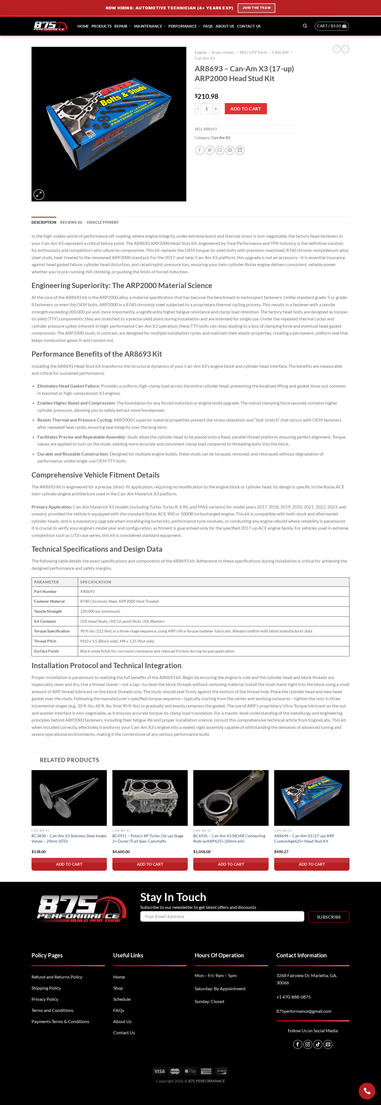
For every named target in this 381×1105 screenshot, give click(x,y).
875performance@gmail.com (303, 1011)
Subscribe (329, 916)
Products (101, 26)
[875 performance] (50, 26)
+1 (293, 996)
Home (83, 26)
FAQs (208, 26)
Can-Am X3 (205, 58)
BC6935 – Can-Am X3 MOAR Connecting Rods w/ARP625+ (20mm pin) (229, 838)
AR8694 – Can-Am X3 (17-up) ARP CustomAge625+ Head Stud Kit (304, 838)
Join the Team (257, 8)
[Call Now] (367, 1091)
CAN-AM (280, 52)
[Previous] (32, 825)
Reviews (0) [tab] (71, 222)
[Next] (349, 825)
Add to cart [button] (69, 864)
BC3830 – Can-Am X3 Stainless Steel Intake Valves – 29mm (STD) (69, 838)
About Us (225, 26)
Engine (200, 52)
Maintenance (148, 26)
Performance (182, 26)
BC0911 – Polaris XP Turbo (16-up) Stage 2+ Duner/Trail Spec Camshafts (147, 838)
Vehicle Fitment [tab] (102, 222)
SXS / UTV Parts (253, 52)
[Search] (305, 26)
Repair (121, 26)
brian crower (223, 52)
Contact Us (249, 26)
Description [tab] (44, 222)
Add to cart (245, 108)
